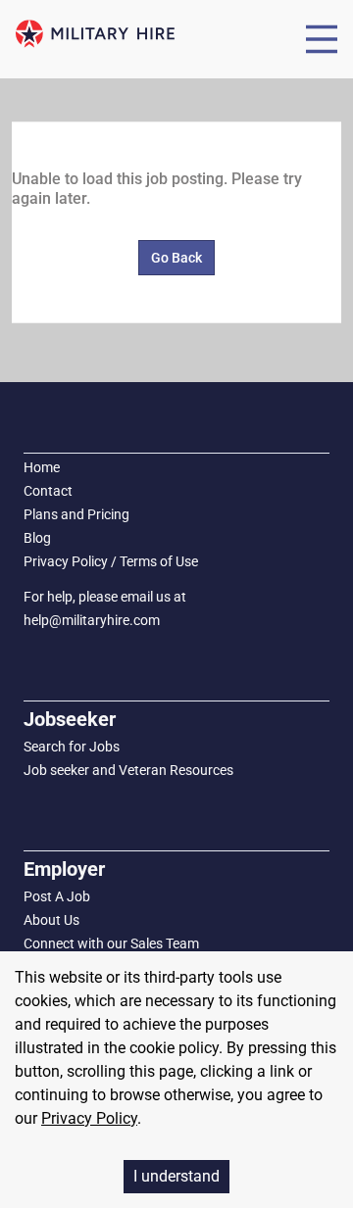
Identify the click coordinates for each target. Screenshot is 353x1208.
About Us (51, 920)
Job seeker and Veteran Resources (128, 770)
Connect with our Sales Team (111, 943)
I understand (176, 1176)
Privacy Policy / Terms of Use (111, 561)
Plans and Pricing (76, 514)
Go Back (176, 258)
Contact (48, 491)
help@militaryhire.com (92, 620)
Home (42, 467)
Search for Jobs (72, 746)
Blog (37, 538)
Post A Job (57, 896)
